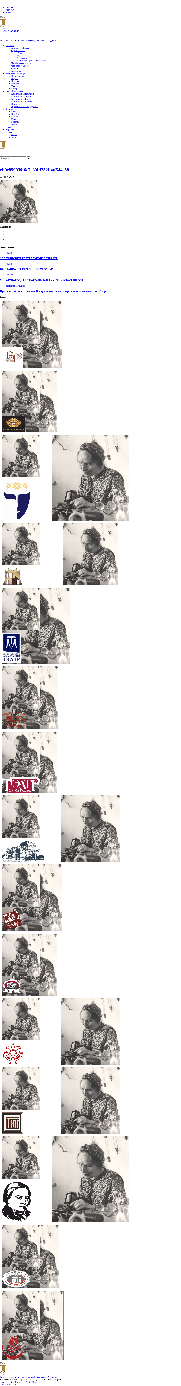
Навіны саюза (18, 76)
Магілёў (15, 122)
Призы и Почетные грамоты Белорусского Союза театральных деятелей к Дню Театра (53, 291)
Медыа (9, 132)
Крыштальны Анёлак (21, 101)
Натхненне (16, 104)
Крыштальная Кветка (21, 99)
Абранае (10, 129)
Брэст (14, 111)
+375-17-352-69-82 (9, 31)
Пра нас (9, 7)
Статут (14, 68)
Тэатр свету (17, 86)
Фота (13, 137)
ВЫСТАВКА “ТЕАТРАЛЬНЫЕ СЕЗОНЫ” (26, 269)
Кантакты (10, 10)
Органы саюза (18, 50)
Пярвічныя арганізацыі (22, 63)
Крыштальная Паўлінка (22, 94)
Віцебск (15, 114)
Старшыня (22, 58)
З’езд (19, 53)
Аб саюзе (10, 45)
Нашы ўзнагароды (14, 91)
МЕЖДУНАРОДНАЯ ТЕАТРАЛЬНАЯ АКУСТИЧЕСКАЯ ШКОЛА (42, 280)
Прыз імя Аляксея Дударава (24, 106)
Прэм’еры (16, 81)
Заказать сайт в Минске (11, 1382)
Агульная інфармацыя (22, 48)
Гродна (14, 119)
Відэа (14, 134)
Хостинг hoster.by (8, 1384)
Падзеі (14, 78)
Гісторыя (15, 88)
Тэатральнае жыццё (15, 73)
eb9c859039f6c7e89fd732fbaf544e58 (34, 169)
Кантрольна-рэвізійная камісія (31, 61)
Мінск (14, 124)
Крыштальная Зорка (21, 96)
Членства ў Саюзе (20, 66)
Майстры (15, 83)
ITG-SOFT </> (31, 1382)
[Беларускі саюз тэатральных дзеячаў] (1, 2)
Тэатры (9, 109)
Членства (10, 12)
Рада (19, 55)
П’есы (9, 127)
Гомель (14, 116)
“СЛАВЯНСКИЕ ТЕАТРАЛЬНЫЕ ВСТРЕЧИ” (29, 258)
